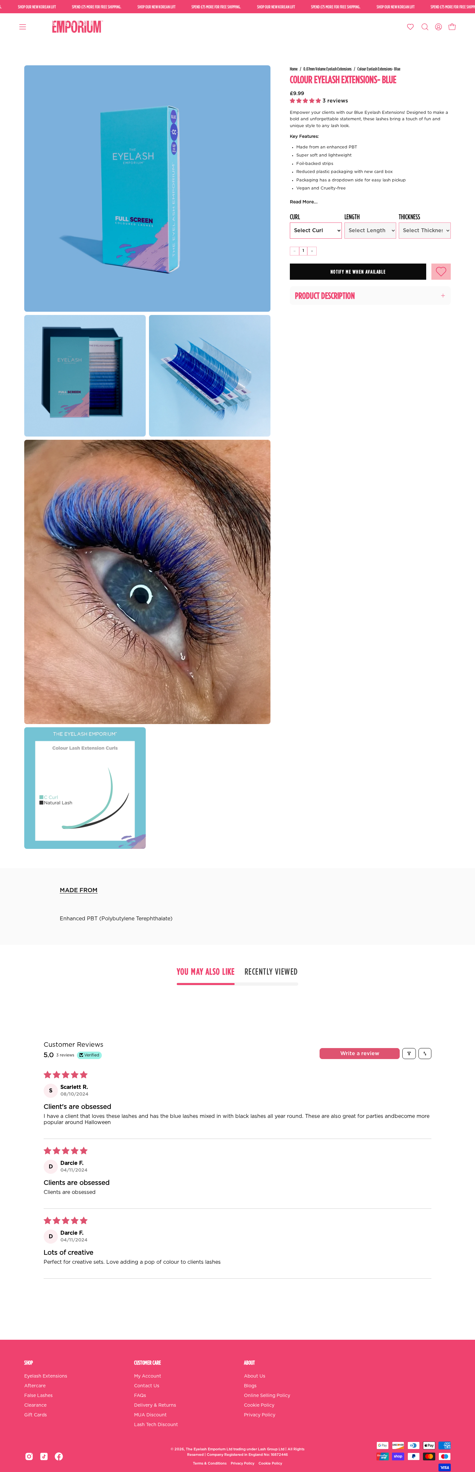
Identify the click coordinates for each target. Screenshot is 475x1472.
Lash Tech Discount (156, 1425)
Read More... (304, 202)
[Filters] (409, 1053)
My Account (147, 1376)
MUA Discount (150, 1415)
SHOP (28, 1362)
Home (294, 68)
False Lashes (38, 1395)
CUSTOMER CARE (147, 1362)
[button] (425, 27)
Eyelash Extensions (45, 1376)
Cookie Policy (259, 1405)
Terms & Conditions (210, 1463)
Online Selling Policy (267, 1395)
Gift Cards (35, 1415)
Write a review (359, 1053)
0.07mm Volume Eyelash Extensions (327, 68)
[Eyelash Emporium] (77, 27)
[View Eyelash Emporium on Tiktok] (44, 1456)
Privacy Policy (259, 1415)
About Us (254, 1376)
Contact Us (146, 1386)
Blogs (250, 1386)
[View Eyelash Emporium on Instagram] (29, 1456)
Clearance (35, 1405)
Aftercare (35, 1386)
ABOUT (249, 1362)
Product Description (325, 295)
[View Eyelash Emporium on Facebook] (59, 1456)
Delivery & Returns (155, 1405)
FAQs (140, 1395)
